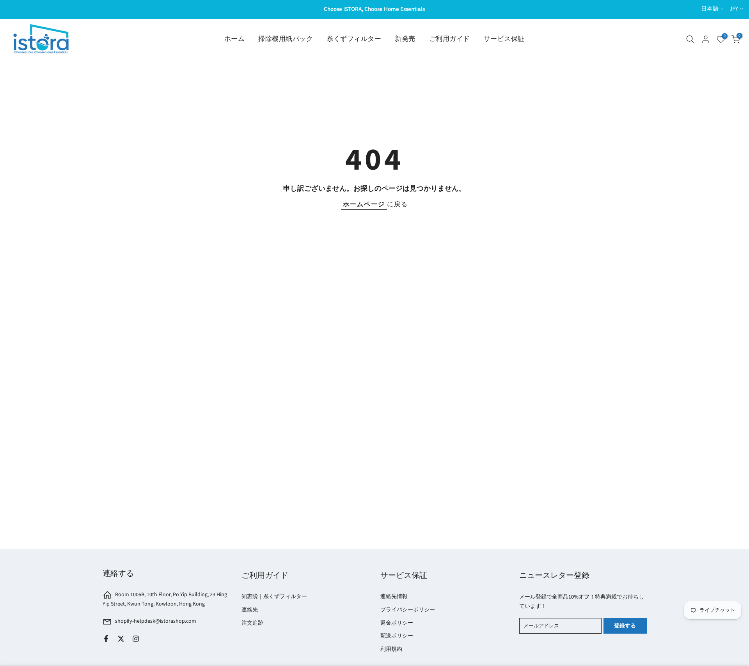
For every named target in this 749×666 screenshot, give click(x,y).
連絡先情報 (394, 596)
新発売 (405, 39)
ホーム (234, 39)
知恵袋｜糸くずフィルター (274, 596)
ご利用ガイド (449, 39)
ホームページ (364, 204)
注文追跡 (252, 623)
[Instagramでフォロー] (135, 638)
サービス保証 (504, 39)
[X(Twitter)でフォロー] (120, 638)
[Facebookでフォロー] (106, 638)
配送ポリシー (396, 636)
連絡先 (249, 610)
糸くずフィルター (354, 39)
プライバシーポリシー (407, 610)
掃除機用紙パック (285, 39)
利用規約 (391, 649)
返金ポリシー (396, 623)
